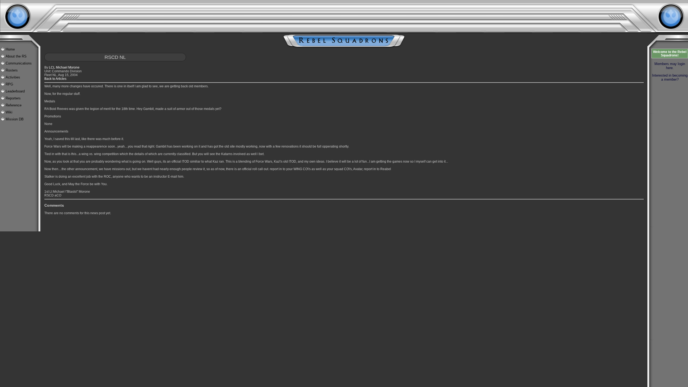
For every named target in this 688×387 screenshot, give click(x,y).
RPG (9, 84)
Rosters (12, 70)
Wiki (9, 112)
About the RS (16, 56)
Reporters (13, 98)
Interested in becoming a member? (669, 77)
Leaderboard (15, 91)
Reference (14, 105)
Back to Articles (55, 79)
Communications (19, 63)
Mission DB (15, 119)
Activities (13, 77)
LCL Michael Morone (64, 67)
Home (10, 49)
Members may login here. (669, 66)
